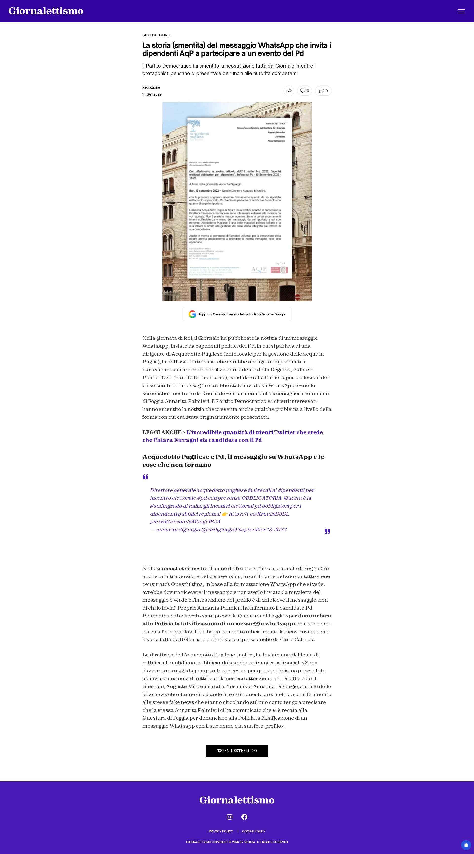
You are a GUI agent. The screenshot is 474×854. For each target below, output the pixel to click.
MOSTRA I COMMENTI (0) (237, 750)
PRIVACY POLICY (221, 831)
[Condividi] (289, 91)
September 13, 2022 (262, 529)
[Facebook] (244, 817)
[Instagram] (230, 817)
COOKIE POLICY (253, 831)
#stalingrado (166, 506)
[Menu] (461, 11)
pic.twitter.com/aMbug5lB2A (185, 521)
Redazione (151, 87)
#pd (202, 498)
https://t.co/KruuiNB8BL (259, 514)
